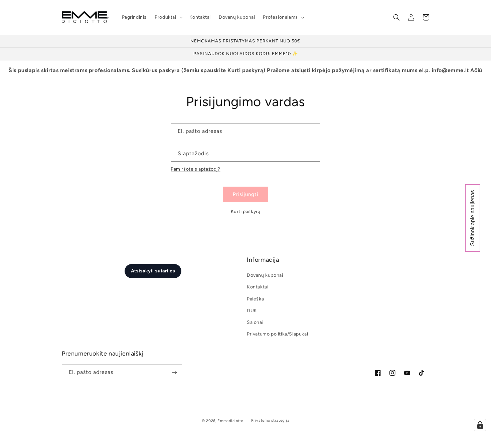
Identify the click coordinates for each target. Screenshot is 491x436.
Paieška (255, 299)
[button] (168, 17)
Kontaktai (257, 287)
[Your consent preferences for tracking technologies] (480, 425)
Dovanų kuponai (265, 275)
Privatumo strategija (270, 420)
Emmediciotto (230, 421)
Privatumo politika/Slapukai (277, 334)
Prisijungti (245, 194)
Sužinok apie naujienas (472, 218)
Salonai (255, 322)
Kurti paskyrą (246, 211)
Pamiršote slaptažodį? (195, 169)
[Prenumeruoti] (174, 372)
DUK (252, 310)
